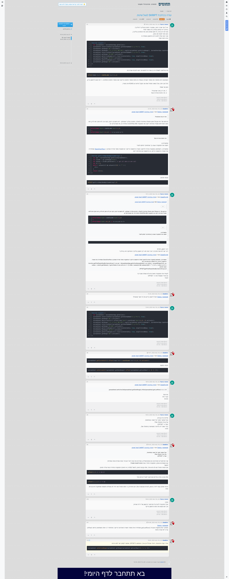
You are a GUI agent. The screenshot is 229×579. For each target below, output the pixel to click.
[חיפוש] (226, 16)
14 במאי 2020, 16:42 (153, 444)
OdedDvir (165, 109)
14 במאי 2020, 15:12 (151, 194)
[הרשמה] (2, 5)
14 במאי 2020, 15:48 (151, 307)
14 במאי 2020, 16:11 (153, 352)
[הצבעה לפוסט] (94, 103)
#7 (87, 381)
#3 (87, 194)
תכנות (161, 19)
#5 (87, 307)
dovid (162, 562)
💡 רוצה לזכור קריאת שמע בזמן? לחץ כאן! (72, 4)
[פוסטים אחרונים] (226, 9)
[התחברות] (2, 2)
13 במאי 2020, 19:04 (151, 24)
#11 (87, 522)
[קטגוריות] (226, 5)
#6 (87, 352)
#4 (87, 294)
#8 (87, 415)
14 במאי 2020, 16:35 (151, 415)
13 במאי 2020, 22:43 (153, 109)
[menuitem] (2, 2)
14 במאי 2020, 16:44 (151, 499)
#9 (87, 444)
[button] (226, 576)
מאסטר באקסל (164, 24)
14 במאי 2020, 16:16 (151, 381)
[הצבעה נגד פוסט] (88, 103)
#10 (88, 499)
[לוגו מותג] (164, 4)
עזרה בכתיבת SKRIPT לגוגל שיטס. (142, 112)
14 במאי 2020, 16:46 (153, 522)
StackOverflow (100, 149)
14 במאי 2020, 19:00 (153, 540)
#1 (87, 24)
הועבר (168, 19)
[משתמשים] (226, 12)
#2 (87, 109)
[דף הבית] (226, 2)
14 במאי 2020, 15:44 (153, 294)
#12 (88, 540)
